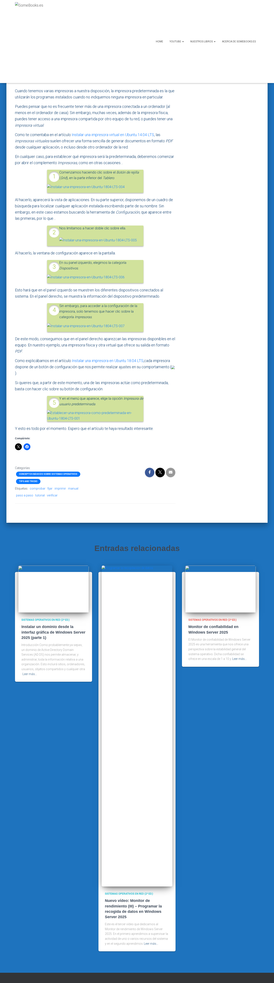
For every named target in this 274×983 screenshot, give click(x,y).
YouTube (176, 41)
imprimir (60, 488)
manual (73, 488)
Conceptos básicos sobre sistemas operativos (48, 474)
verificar (52, 495)
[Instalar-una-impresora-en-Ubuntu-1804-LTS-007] (86, 326)
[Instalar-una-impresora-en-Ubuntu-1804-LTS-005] (98, 240)
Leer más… (29, 674)
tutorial (40, 495)
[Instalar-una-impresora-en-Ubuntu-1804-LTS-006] (86, 277)
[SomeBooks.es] (29, 41)
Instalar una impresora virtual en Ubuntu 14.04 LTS (113, 134)
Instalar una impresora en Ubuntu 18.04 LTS (107, 360)
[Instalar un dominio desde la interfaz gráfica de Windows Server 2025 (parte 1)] (53, 589)
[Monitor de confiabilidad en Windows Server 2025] (220, 589)
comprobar (37, 488)
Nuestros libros (201, 41)
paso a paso (24, 495)
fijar (50, 488)
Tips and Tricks (28, 481)
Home (159, 41)
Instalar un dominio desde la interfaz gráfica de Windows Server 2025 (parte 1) (53, 632)
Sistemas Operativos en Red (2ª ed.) (45, 619)
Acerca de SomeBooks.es (239, 41)
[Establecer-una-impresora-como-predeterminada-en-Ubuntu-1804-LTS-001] (95, 416)
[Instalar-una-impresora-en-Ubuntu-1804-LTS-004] (86, 187)
